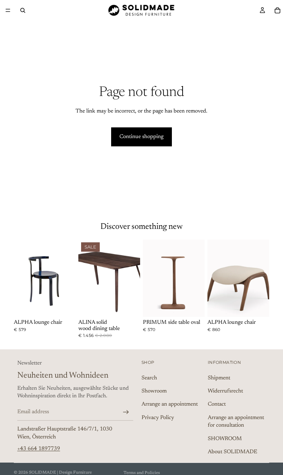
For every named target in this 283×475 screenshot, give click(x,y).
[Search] (22, 10)
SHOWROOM (225, 439)
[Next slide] (68, 278)
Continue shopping (141, 136)
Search (149, 378)
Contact (217, 404)
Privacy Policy (158, 417)
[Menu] (8, 10)
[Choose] (65, 306)
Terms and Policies (142, 473)
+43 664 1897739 (38, 449)
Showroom (154, 391)
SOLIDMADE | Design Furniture (60, 473)
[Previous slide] (21, 278)
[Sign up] (126, 412)
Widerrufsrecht (225, 391)
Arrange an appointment (170, 404)
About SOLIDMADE (232, 452)
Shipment (219, 378)
